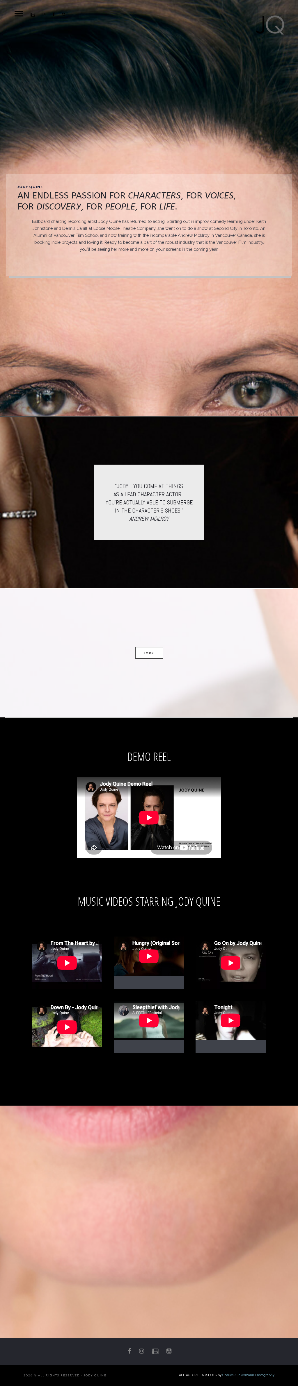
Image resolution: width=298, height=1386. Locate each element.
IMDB (149, 652)
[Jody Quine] (270, 25)
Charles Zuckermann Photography (248, 1375)
